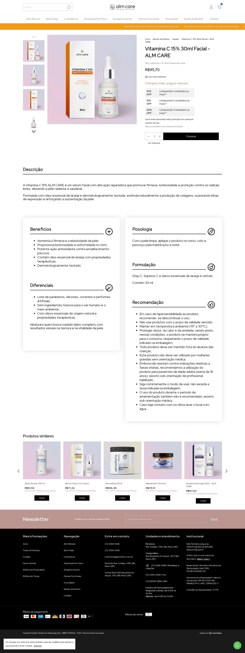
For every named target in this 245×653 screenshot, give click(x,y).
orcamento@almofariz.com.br (119, 556)
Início (147, 39)
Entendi (38, 645)
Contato (214, 18)
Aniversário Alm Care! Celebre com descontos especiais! (144, 26)
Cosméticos (71, 18)
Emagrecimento (122, 18)
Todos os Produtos (31, 550)
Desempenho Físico (95, 18)
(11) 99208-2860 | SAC (157, 581)
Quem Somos (29, 563)
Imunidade (171, 18)
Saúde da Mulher (193, 18)
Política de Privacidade (34, 569)
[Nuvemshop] (211, 633)
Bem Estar (52, 18)
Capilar (175, 39)
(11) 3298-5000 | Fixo (156, 574)
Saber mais (202, 559)
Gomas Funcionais (148, 18)
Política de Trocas (31, 576)
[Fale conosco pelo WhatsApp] (237, 645)
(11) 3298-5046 (112, 543)
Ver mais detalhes (157, 76)
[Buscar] (68, 7)
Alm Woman (33, 18)
